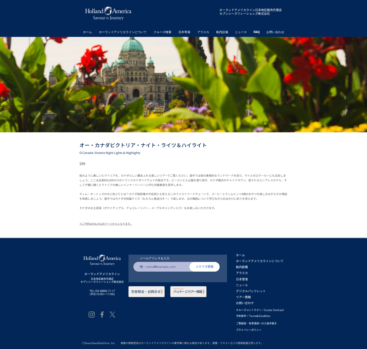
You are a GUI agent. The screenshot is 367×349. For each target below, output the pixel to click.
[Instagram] (92, 314)
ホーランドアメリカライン (237, 9)
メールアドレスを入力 (154, 258)
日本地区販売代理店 (102, 279)
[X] (112, 314)
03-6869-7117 (105, 291)
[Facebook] (102, 314)
